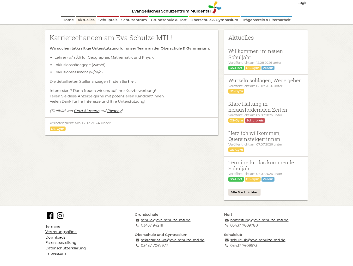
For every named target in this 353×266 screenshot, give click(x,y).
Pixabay (114, 110)
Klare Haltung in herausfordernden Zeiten (257, 106)
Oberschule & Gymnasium (214, 20)
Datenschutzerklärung (65, 248)
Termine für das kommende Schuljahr (261, 165)
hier (131, 81)
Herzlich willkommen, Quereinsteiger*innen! (255, 136)
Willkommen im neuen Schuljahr (255, 54)
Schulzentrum (134, 20)
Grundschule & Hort (169, 20)
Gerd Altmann (86, 110)
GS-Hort (236, 68)
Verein (268, 68)
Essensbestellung (60, 242)
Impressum (55, 253)
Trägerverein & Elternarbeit (266, 20)
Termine (52, 226)
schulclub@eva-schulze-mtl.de (257, 240)
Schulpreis (107, 20)
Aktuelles (86, 20)
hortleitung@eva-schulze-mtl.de (259, 220)
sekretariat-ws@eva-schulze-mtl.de (172, 240)
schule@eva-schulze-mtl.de (165, 220)
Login (303, 2)
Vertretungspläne (61, 231)
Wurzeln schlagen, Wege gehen (265, 80)
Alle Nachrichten (244, 192)
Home (68, 20)
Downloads (55, 237)
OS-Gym (57, 129)
